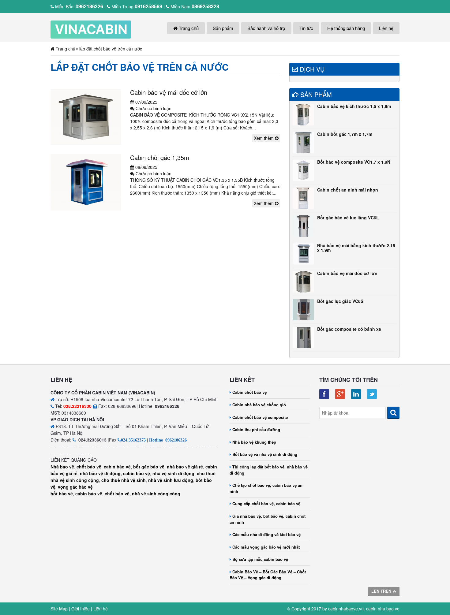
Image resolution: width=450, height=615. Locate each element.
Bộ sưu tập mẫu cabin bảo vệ (260, 559)
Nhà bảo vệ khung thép (254, 442)
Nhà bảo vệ (62, 467)
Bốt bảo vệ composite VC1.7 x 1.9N (353, 162)
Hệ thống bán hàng (346, 28)
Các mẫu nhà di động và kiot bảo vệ (266, 534)
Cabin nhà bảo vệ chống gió (259, 405)
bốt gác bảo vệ (148, 467)
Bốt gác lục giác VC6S (340, 301)
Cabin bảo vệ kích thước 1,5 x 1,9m (354, 106)
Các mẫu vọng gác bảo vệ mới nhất (266, 547)
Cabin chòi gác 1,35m (159, 157)
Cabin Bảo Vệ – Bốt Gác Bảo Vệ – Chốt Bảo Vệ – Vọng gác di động (268, 575)
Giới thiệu (80, 609)
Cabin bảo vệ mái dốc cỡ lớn (168, 92)
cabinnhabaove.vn (346, 609)
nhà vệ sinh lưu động (170, 480)
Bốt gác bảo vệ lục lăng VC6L (348, 217)
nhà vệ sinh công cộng (156, 493)
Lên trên (381, 591)
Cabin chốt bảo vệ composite (260, 417)
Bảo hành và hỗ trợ (266, 28)
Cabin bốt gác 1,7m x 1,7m (344, 134)
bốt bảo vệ (62, 493)
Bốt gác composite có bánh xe (349, 329)
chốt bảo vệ (89, 467)
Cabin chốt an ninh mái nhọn (347, 190)
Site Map (59, 609)
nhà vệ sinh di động (173, 473)
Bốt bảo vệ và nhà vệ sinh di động (264, 454)
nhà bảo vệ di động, (101, 473)
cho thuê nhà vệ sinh (123, 480)
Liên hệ (386, 28)
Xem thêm (264, 138)
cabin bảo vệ (117, 467)
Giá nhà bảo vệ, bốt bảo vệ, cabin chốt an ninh (268, 519)
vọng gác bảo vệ (75, 487)
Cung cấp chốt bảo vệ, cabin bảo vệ (266, 503)
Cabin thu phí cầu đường (256, 429)
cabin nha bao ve (382, 609)
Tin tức (306, 28)
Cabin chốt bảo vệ (249, 392)
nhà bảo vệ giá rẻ (185, 467)
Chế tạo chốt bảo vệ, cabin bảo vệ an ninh (266, 488)
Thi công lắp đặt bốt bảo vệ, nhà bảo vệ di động (269, 470)
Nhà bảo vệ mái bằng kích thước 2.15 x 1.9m (356, 247)
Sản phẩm (223, 28)
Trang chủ (188, 28)
